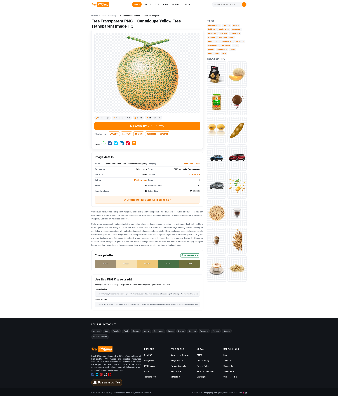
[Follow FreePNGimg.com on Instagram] (105, 374)
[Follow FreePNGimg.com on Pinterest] (101, 374)
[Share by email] (134, 144)
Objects (227, 331)
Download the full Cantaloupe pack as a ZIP (149, 199)
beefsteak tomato (226, 37)
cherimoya (225, 45)
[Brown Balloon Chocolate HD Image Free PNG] (237, 102)
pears (232, 49)
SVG (157, 4)
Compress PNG (230, 377)
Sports (170, 331)
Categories (149, 361)
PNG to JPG (176, 371)
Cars (106, 331)
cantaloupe (235, 33)
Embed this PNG (101, 300)
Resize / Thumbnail (158, 134)
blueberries (224, 29)
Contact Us (228, 366)
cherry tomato (214, 25)
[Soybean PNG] (216, 74)
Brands (181, 331)
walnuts (227, 25)
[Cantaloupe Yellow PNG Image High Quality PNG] (237, 74)
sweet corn (236, 29)
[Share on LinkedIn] (121, 144)
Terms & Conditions (205, 371)
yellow (211, 49)
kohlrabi (211, 29)
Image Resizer (177, 361)
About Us (227, 361)
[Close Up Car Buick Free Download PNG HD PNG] (237, 157)
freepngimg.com (210, 393)
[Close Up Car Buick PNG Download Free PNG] (216, 185)
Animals (96, 331)
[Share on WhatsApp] (103, 144)
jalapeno (223, 33)
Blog (225, 355)
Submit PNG (228, 371)
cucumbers (222, 49)
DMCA (199, 355)
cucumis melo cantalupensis (220, 41)
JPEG (128, 134)
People (116, 331)
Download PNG (149, 126)
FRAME (175, 4)
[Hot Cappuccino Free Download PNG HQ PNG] (216, 268)
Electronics (158, 331)
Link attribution (101, 289)
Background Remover (180, 355)
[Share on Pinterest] (127, 144)
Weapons (204, 331)
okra (224, 53)
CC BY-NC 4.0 (194, 175)
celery (236, 25)
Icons (146, 371)
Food (126, 331)
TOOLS (186, 4)
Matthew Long (140, 180)
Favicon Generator (179, 366)
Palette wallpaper (191, 255)
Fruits (197, 164)
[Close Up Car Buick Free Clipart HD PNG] (216, 157)
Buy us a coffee (109, 382)
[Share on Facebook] (109, 144)
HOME (137, 4)
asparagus (212, 45)
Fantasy (216, 331)
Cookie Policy (203, 361)
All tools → (175, 377)
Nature (146, 331)
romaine (211, 37)
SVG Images (149, 366)
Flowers (135, 331)
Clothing (192, 331)
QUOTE (147, 4)
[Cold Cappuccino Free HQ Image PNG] (237, 213)
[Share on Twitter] (115, 144)
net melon (240, 41)
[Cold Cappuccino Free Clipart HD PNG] (216, 241)
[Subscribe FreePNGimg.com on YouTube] (109, 374)
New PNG (148, 355)
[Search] (244, 4)
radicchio (212, 33)
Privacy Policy (203, 366)
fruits (235, 45)
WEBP (115, 134)
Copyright (201, 377)
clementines (213, 53)
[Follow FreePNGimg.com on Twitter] (97, 374)
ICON (165, 4)
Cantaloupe (188, 164)
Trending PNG (150, 377)
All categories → (100, 337)
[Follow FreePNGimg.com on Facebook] (92, 374)
